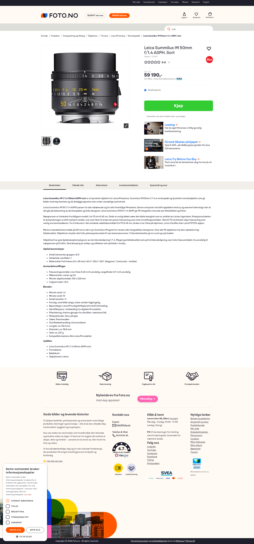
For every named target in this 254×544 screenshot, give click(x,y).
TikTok (150, 460)
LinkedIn (151, 446)
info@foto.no (123, 425)
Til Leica (104, 36)
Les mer (27, 494)
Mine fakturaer (197, 442)
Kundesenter (149, 2)
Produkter (55, 36)
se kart (174, 418)
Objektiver (92, 36)
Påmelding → (147, 398)
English (206, 2)
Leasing (170, 125)
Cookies (194, 438)
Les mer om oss (54, 461)
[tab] (54, 185)
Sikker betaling (62, 384)
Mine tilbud (196, 445)
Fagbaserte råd (148, 384)
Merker (185, 2)
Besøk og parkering (200, 418)
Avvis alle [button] (35, 530)
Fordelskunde (197, 425)
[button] (126, 450)
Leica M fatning (118, 36)
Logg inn (184, 14)
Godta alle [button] (15, 530)
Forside (44, 36)
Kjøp (178, 105)
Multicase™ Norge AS (185, 541)
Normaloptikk (134, 36)
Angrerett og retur (199, 422)
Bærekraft (195, 448)
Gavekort (196, 2)
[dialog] (25, 502)
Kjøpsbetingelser (199, 432)
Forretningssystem (139, 541)
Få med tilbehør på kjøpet (181, 142)
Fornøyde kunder (192, 384)
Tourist (194, 452)
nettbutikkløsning (159, 541)
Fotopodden (153, 463)
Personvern (196, 435)
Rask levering (105, 384)
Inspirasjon (162, 2)
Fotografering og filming (74, 36)
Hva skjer (175, 2)
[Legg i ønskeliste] (209, 49)
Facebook (152, 456)
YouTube (151, 450)
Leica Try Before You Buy (181, 159)
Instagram (152, 453)
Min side (136, 2)
